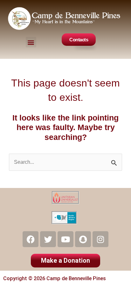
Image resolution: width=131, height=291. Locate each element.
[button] (31, 42)
